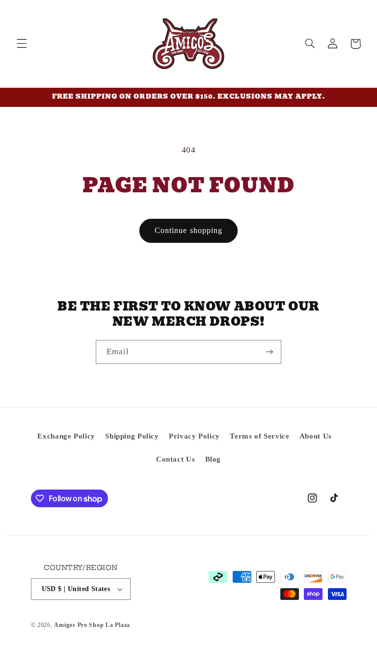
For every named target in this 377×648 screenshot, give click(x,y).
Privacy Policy (194, 436)
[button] (21, 43)
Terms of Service (259, 436)
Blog (213, 459)
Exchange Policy (66, 436)
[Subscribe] (269, 352)
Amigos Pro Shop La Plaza (92, 625)
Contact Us (175, 459)
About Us (315, 436)
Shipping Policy (132, 436)
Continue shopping (188, 230)
